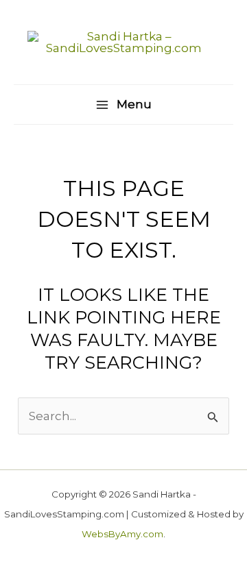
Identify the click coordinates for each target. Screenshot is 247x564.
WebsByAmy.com (122, 533)
